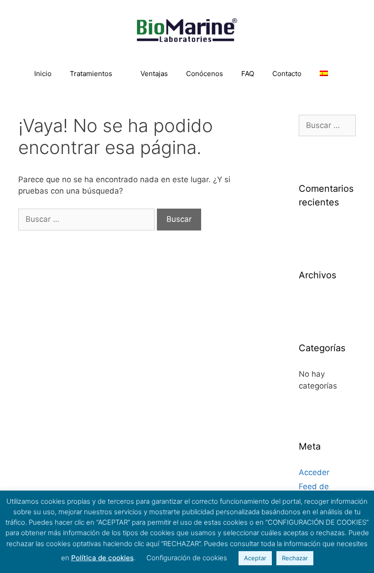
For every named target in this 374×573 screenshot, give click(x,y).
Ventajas (154, 73)
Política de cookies (102, 557)
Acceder (314, 472)
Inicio (43, 73)
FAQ (247, 73)
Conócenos (204, 73)
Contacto (286, 73)
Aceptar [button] (255, 558)
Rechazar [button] (295, 558)
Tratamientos (91, 73)
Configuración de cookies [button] (186, 557)
